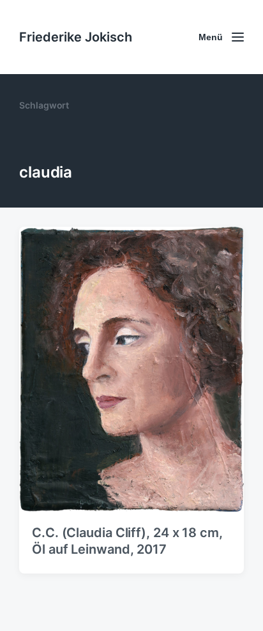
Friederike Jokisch (75, 37)
